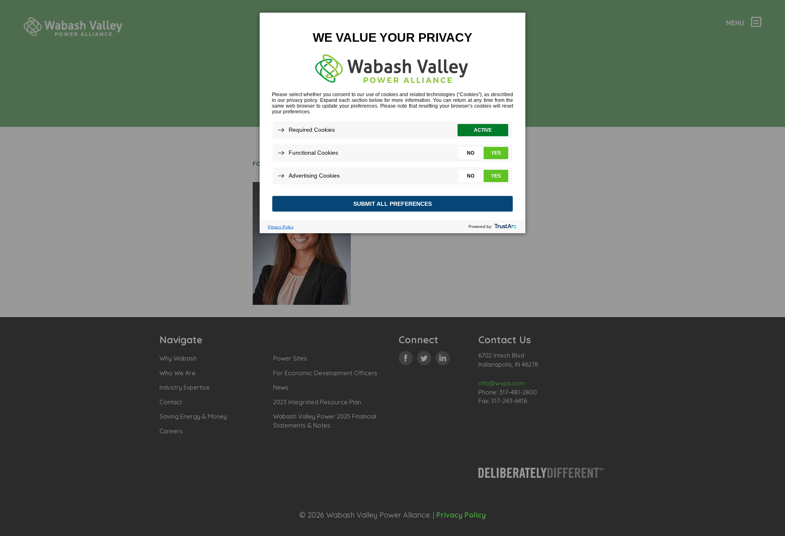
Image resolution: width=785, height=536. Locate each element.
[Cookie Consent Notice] (392, 123)
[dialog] (392, 122)
